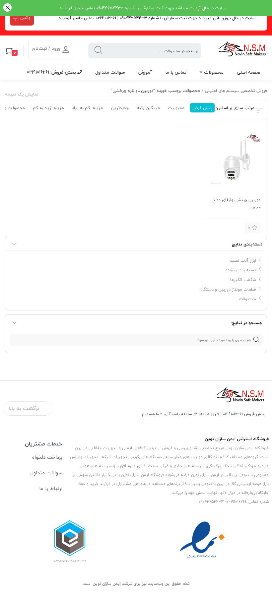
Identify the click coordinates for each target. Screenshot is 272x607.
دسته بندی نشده (240, 270)
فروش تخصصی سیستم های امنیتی (236, 90)
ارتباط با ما (50, 488)
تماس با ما (175, 72)
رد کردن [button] (7, 8)
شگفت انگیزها (243, 279)
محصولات (214, 72)
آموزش (145, 72)
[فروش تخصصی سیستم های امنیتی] (242, 50)
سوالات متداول (110, 72)
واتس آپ (22, 17)
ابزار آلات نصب (243, 260)
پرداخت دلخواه (47, 457)
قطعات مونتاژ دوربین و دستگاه (228, 289)
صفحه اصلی (248, 72)
